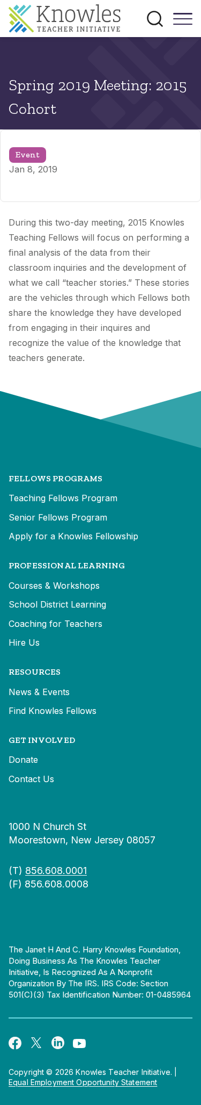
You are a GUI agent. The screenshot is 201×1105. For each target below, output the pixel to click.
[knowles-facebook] (15, 1043)
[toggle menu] (182, 22)
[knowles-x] (36, 1043)
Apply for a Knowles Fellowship (73, 536)
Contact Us (31, 779)
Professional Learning (67, 565)
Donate (23, 759)
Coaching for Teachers (55, 623)
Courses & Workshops (54, 585)
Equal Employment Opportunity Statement (83, 1082)
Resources (35, 672)
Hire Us (24, 642)
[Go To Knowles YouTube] (79, 1042)
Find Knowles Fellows (52, 710)
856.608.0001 (56, 870)
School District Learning (57, 604)
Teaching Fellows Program (63, 498)
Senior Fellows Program (58, 517)
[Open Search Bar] (155, 18)
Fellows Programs (56, 478)
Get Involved (42, 740)
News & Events (39, 692)
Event (28, 154)
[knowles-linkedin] (57, 1043)
